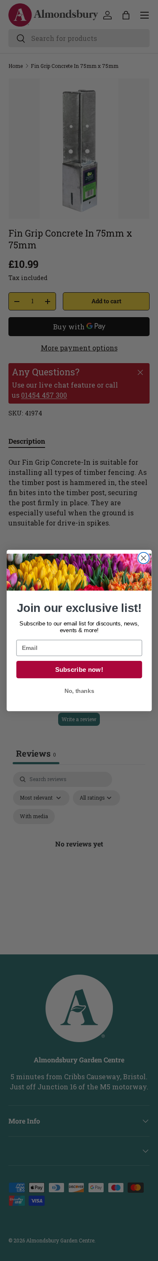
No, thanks (79, 691)
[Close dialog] (143, 558)
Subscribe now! (79, 669)
